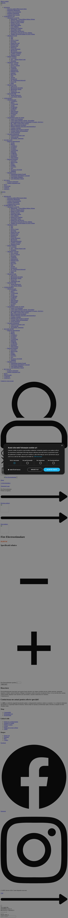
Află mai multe (38, 456)
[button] (14, 469)
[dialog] (34, 459)
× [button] (62, 445)
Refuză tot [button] (35, 469)
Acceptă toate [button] (52, 469)
